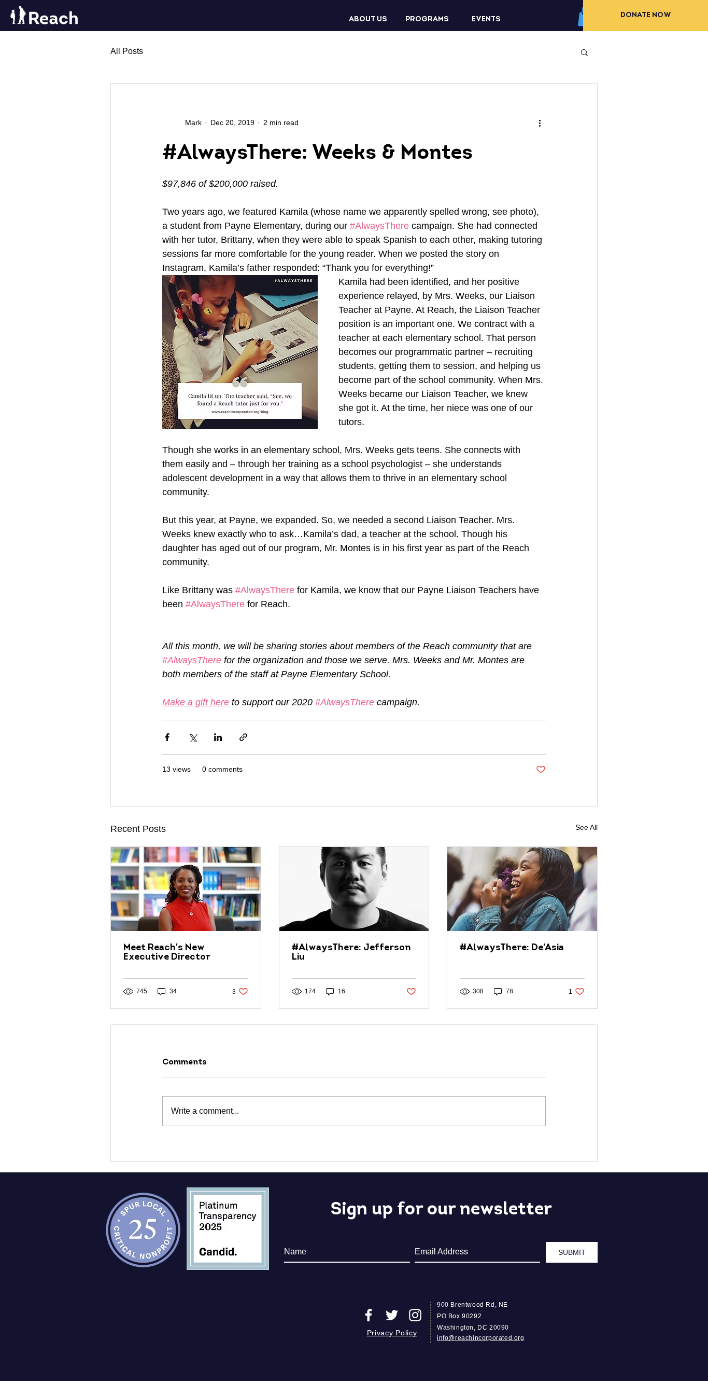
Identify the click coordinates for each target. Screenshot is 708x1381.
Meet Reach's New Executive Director (166, 953)
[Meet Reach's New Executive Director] (186, 889)
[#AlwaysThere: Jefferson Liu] (354, 889)
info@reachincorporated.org (481, 1338)
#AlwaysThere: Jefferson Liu (351, 953)
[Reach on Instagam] (415, 1315)
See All (586, 827)
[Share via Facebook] (167, 737)
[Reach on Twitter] (392, 1315)
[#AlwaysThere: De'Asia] (522, 889)
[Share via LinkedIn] (218, 737)
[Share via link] (243, 737)
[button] (368, 19)
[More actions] (539, 123)
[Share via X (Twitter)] (192, 737)
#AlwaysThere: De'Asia (512, 948)
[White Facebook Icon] (368, 1315)
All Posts (126, 51)
